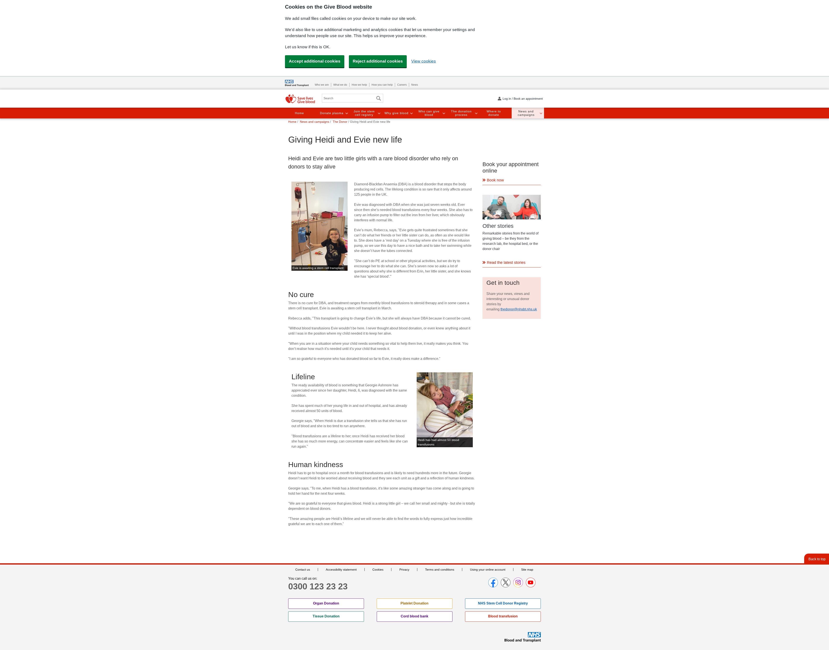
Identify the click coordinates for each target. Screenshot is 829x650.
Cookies (377, 569)
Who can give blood (429, 113)
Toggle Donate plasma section (346, 113)
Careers (402, 84)
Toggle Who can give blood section (443, 113)
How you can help (382, 84)
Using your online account (487, 569)
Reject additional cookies (378, 61)
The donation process (461, 113)
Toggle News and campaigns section (541, 113)
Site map (527, 569)
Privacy (404, 569)
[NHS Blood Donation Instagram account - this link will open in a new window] (518, 582)
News (414, 84)
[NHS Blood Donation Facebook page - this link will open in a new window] (493, 582)
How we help (359, 84)
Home (299, 113)
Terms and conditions (439, 569)
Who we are (322, 84)
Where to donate (494, 113)
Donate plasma (331, 113)
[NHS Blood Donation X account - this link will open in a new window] (505, 582)
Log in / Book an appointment (523, 98)
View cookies (423, 61)
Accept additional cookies (314, 61)
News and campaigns (526, 113)
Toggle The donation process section (476, 113)
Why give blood (396, 113)
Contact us (302, 569)
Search (378, 98)
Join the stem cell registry (364, 113)
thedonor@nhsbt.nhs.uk (518, 309)
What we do (340, 84)
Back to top (817, 559)
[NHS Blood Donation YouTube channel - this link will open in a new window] (530, 582)
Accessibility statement (341, 569)
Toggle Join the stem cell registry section (379, 113)
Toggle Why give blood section (411, 113)
